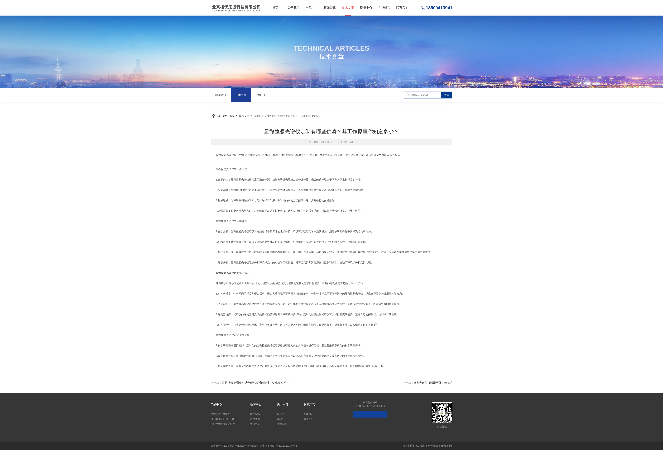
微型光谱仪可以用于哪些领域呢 (433, 382)
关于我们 (293, 8)
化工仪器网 (421, 445)
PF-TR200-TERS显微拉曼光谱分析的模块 (224, 419)
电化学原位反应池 (220, 413)
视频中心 (366, 8)
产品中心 (311, 8)
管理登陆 (433, 445)
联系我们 (402, 8)
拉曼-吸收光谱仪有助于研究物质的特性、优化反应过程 (255, 382)
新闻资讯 (330, 8)
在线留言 (384, 8)
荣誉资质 (282, 424)
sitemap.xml (445, 445)
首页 (275, 8)
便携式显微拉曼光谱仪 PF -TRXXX (224, 424)
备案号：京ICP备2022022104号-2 (278, 445)
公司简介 (282, 413)
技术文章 (348, 8)
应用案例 (255, 419)
